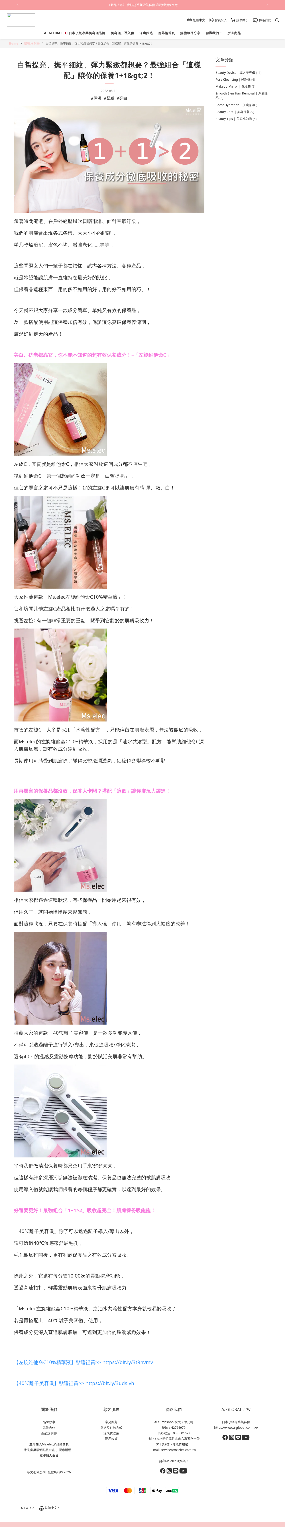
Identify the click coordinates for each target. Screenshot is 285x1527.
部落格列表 (32, 43)
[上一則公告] (18, 5)
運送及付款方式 (111, 1427)
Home (13, 43)
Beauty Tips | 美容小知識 (236, 119)
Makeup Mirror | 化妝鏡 (235, 86)
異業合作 (49, 1427)
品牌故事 (49, 1422)
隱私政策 (111, 1439)
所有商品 (234, 33)
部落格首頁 (166, 33)
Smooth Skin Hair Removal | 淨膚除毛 (242, 95)
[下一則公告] (267, 5)
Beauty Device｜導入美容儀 (238, 72)
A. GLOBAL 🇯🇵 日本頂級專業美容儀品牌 (75, 33)
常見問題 (111, 1422)
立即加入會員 (49, 1455)
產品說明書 (49, 1433)
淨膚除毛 (146, 33)
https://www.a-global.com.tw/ (236, 1427)
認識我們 (212, 33)
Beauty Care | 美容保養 (235, 111)
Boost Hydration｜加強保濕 (237, 105)
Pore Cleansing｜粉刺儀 (235, 79)
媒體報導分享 (190, 33)
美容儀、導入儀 (122, 33)
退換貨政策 (111, 1433)
